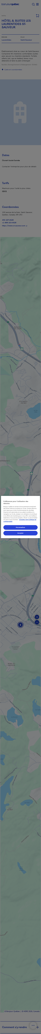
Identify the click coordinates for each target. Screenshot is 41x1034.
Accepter (20, 533)
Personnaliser (20, 527)
